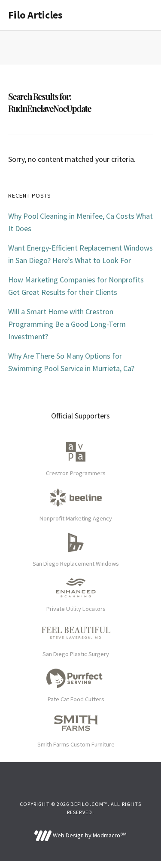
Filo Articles (35, 15)
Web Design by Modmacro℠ (89, 835)
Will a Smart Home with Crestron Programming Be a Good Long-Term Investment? (67, 324)
